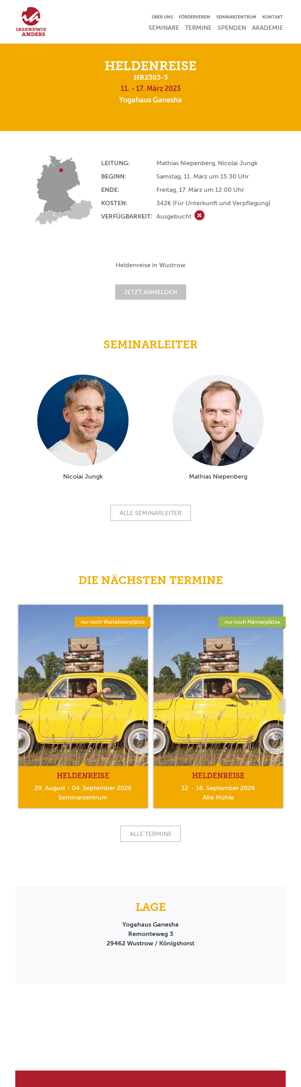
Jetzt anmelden (150, 292)
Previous (15, 706)
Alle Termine (151, 834)
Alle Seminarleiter (150, 513)
